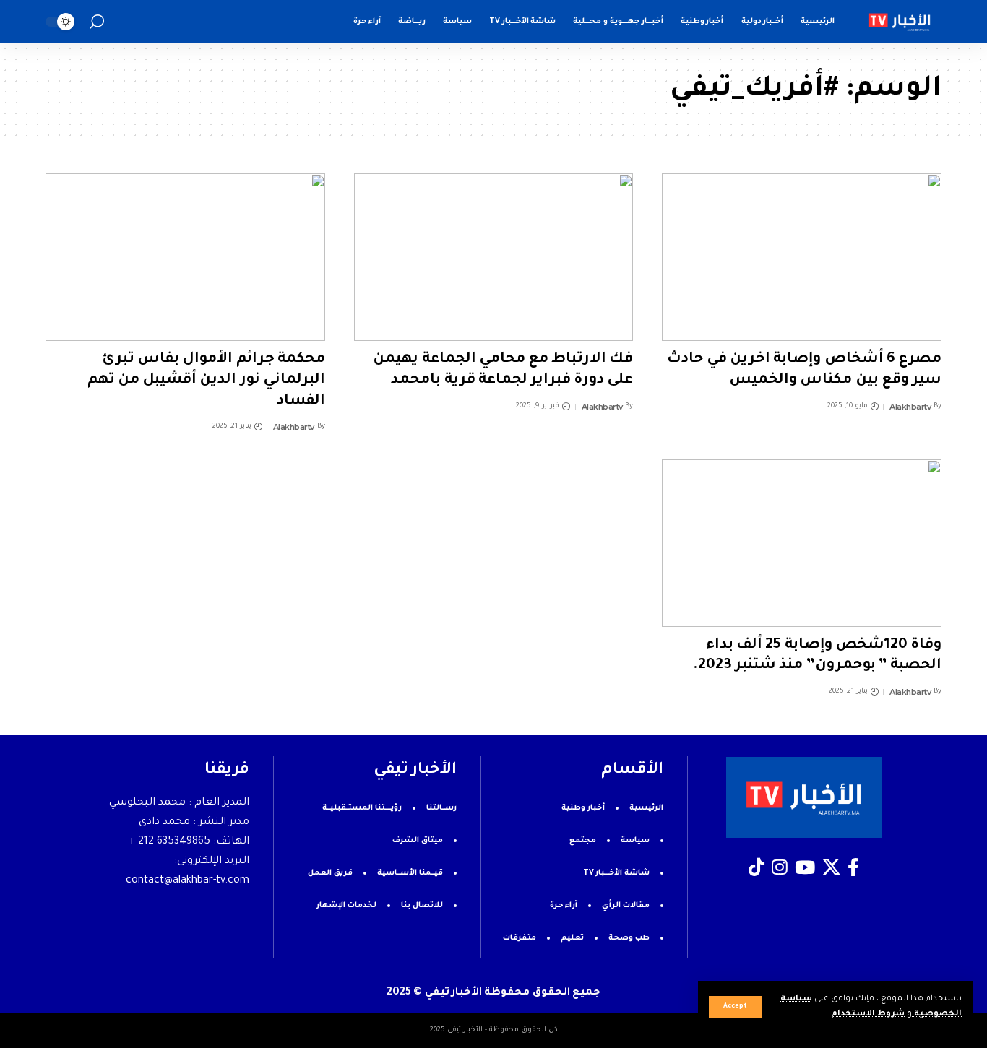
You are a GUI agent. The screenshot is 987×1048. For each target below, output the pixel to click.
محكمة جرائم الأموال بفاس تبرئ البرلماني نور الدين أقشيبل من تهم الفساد (206, 380)
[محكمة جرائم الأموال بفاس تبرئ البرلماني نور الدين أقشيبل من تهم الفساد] (185, 257)
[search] (97, 21)
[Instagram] (779, 867)
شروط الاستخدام (867, 1014)
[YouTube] (805, 867)
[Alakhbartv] (899, 21)
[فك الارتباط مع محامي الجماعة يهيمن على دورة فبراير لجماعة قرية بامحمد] (494, 257)
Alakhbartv (910, 407)
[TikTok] (756, 867)
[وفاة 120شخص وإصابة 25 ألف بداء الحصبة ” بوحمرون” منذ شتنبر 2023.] (801, 543)
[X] (831, 867)
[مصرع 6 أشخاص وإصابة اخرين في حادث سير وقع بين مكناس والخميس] (801, 257)
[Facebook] (853, 867)
